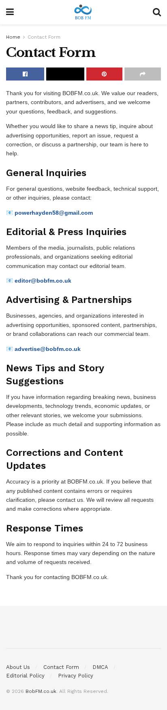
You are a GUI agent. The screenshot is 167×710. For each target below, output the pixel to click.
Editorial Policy (25, 676)
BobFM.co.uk (41, 691)
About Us (18, 667)
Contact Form (44, 37)
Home (13, 37)
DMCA (100, 667)
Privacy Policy (75, 676)
